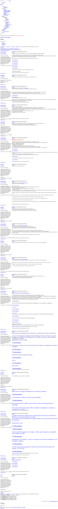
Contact (3, 32)
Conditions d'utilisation (13, 507)
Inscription (3, 2)
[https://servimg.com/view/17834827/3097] (17, 394)
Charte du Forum (6, 31)
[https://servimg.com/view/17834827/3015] (15, 305)
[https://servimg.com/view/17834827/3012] (15, 301)
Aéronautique (8, 22)
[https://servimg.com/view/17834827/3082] (16, 349)
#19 (12, 457)
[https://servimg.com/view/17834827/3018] (15, 321)
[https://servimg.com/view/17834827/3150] (15, 461)
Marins (7, 23)
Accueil (3, 6)
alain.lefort (2, 164)
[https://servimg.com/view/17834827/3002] (15, 156)
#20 (12, 474)
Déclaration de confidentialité (21, 507)
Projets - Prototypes (8, 24)
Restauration (13, 46)
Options (1, 49)
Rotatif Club (8, 46)
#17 (12, 389)
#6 (12, 137)
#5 (12, 121)
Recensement (6, 26)
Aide (3, 45)
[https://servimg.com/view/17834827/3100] (17, 436)
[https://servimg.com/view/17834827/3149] (15, 463)
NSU (6, 18)
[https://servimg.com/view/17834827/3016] (15, 319)
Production (5, 28)
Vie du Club (5, 15)
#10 (12, 223)
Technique (3, 29)
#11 (12, 240)
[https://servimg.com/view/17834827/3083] (16, 368)
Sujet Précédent (2, 50)
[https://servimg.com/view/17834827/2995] (15, 64)
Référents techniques (7, 10)
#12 (12, 257)
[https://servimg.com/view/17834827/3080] (16, 342)
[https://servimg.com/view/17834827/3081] (16, 357)
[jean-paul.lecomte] (3, 53)
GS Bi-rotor (7, 27)
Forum (3, 30)
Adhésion (5, 12)
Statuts (5, 13)
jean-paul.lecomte (3, 86)
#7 (12, 164)
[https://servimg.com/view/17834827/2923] (15, 95)
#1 (12, 51)
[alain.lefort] (2, 208)
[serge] (1, 476)
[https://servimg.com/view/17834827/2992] (15, 61)
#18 (12, 413)
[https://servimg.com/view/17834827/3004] (15, 150)
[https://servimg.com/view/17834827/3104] (17, 451)
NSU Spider (17, 46)
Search (10, 0)
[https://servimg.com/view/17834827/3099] (17, 400)
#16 (12, 372)
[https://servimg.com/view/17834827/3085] (16, 352)
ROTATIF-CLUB (3, 46)
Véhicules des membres (7, 11)
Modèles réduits (8, 25)
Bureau (5, 9)
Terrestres (7, 21)
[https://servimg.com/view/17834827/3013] (15, 309)
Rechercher (3, 44)
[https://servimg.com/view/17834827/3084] (16, 363)
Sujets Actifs (4, 43)
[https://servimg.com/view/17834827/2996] (15, 66)
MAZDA (7, 19)
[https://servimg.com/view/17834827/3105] (17, 444)
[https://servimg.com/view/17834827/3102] (17, 429)
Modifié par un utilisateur (15, 326)
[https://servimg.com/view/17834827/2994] (15, 63)
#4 (12, 104)
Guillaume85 (2, 75)
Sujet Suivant (7, 50)
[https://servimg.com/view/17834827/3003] (15, 159)
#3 (12, 86)
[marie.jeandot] (2, 123)
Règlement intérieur (7, 14)
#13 (12, 274)
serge (1, 474)
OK (0, 506)
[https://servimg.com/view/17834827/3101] (17, 426)
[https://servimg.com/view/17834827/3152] (15, 466)
